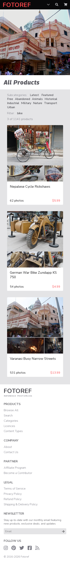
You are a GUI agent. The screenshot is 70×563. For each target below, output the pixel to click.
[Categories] (48, 4)
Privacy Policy (13, 494)
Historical (51, 99)
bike (20, 113)
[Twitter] (21, 548)
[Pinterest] (13, 548)
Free (10, 99)
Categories (11, 421)
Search (8, 415)
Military (26, 103)
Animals (37, 99)
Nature (37, 103)
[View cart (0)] (65, 4)
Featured (47, 95)
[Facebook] (30, 548)
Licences (9, 426)
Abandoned (22, 99)
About (8, 447)
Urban (11, 107)
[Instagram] (6, 548)
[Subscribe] (63, 531)
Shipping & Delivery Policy (21, 504)
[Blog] (37, 548)
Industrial (13, 103)
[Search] (56, 4)
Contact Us (11, 452)
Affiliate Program (15, 468)
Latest (34, 95)
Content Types (13, 431)
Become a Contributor (18, 473)
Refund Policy (12, 499)
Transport (50, 103)
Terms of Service (15, 489)
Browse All (11, 410)
